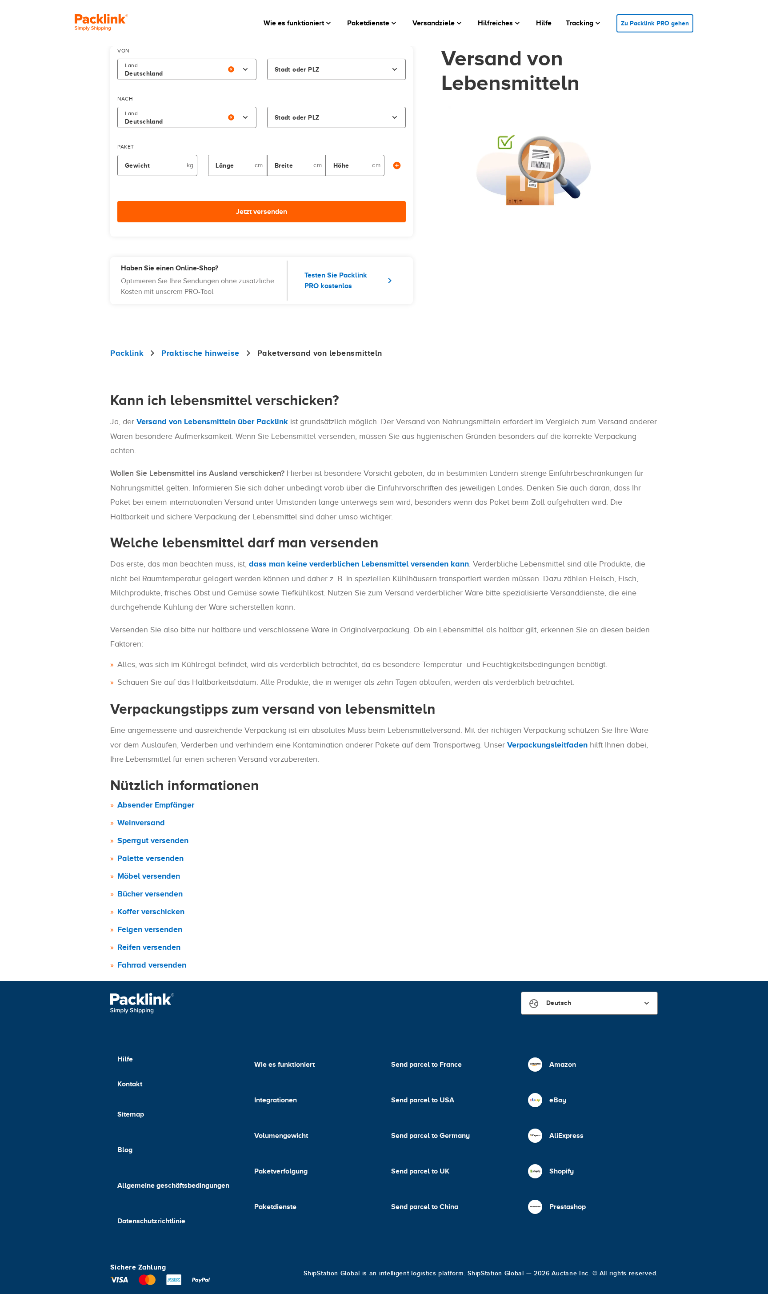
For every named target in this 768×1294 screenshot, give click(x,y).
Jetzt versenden (261, 212)
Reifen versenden (148, 947)
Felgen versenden (149, 929)
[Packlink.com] (101, 23)
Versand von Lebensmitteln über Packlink (212, 421)
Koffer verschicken (150, 911)
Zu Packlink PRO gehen (655, 23)
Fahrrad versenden (151, 964)
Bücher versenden (150, 893)
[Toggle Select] (245, 69)
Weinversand (141, 822)
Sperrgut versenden (152, 840)
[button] (298, 23)
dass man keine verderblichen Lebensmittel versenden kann (359, 563)
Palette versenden (150, 858)
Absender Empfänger (155, 804)
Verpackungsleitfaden (547, 744)
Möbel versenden (148, 876)
